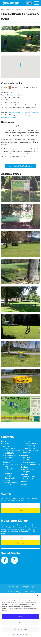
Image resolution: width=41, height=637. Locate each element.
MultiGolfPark (10, 453)
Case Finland (28, 479)
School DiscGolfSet (12, 458)
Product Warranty (11, 482)
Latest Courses (28, 460)
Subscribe (20, 543)
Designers (25, 467)
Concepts (6, 446)
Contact (24, 484)
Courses (10, 10)
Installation (9, 485)
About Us (26, 453)
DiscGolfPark (6, 444)
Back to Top (13, 586)
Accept (20, 617)
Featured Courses (29, 462)
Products (6, 462)
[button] (37, 595)
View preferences (20, 629)
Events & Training (31, 450)
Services (26, 441)
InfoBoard (8, 473)
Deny (20, 623)
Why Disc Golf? (29, 477)
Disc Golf (24, 474)
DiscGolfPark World (12, 451)
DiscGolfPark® (10, 448)
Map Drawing (30, 448)
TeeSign (8, 476)
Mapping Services (31, 443)
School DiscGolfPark (12, 455)
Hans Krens (18, 95)
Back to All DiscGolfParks (20, 166)
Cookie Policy (15, 634)
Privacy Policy (24, 634)
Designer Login (28, 586)
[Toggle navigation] (36, 3)
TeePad (7, 480)
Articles (24, 481)
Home (3, 10)
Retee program (10, 460)
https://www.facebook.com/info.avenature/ (23, 112)
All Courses (27, 458)
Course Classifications (31, 464)
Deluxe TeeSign (10, 478)
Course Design (30, 446)
